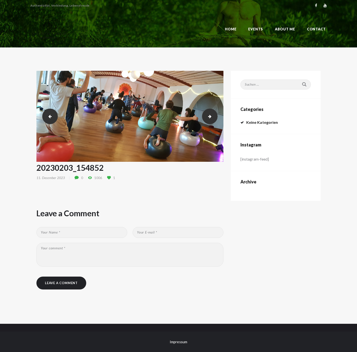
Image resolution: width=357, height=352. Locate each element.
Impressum (178, 342)
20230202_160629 (48, 116)
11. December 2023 (50, 178)
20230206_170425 (216, 116)
